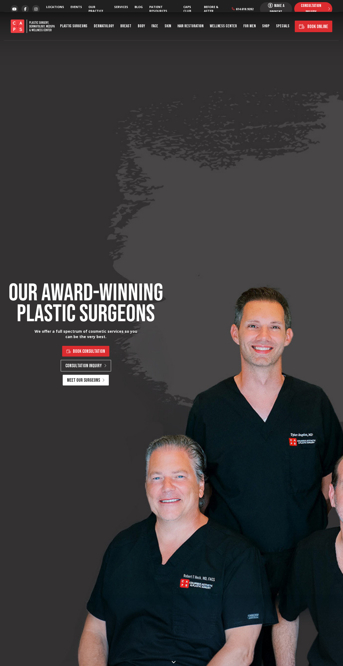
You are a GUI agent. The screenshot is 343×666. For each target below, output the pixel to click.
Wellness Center (223, 26)
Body (141, 26)
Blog (139, 7)
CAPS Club (187, 9)
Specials (282, 26)
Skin (168, 26)
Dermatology (104, 26)
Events (76, 7)
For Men (249, 26)
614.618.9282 (244, 9)
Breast (125, 26)
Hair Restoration (190, 26)
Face (154, 26)
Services (121, 7)
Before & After (211, 9)
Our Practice (95, 9)
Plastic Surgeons (73, 26)
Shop (266, 26)
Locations (55, 7)
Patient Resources (158, 9)
